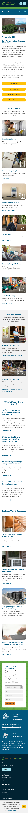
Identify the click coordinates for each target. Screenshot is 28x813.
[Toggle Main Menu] (24, 3)
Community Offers (14, 94)
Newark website (16, 719)
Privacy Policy (5, 794)
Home (3, 12)
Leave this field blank (11, 682)
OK (24, 806)
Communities (12, 12)
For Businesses (14, 89)
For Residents (14, 83)
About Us (4, 792)
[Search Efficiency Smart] (20, 3)
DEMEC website (16, 736)
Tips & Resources (14, 100)
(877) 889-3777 (6, 775)
